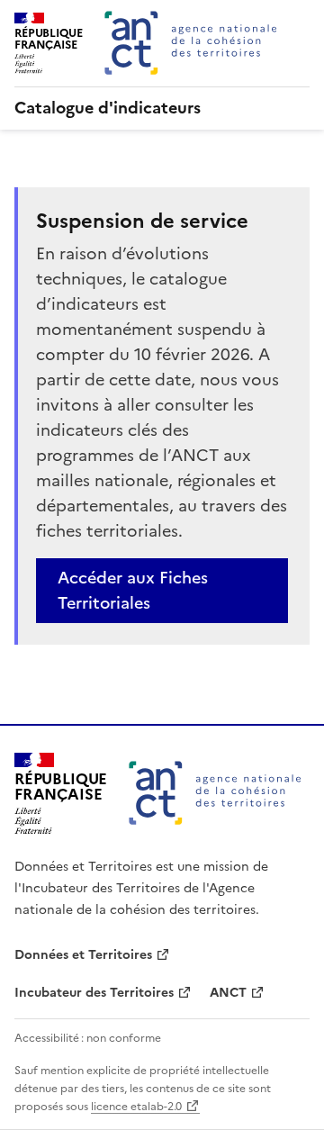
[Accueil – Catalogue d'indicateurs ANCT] (215, 793)
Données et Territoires (83, 954)
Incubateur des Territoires (94, 992)
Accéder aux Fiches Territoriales (133, 590)
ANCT (228, 992)
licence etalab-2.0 (136, 1106)
